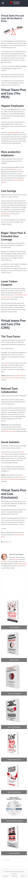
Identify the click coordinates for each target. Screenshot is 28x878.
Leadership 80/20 (22, 564)
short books (15, 559)
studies (6, 363)
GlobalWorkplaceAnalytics (14, 132)
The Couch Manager (15, 3)
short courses (4, 561)
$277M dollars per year (7, 214)
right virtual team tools (9, 431)
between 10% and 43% (16, 169)
